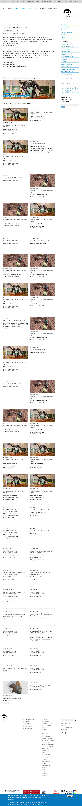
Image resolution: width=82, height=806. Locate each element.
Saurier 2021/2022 (66, 66)
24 (63, 92)
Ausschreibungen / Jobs (46, 1)
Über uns (55, 8)
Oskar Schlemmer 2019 (67, 56)
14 (73, 89)
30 (77, 92)
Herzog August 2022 (66, 74)
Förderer (37, 1)
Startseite (44, 719)
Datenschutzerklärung (42, 804)
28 (73, 92)
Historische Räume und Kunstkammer (48, 741)
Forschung (23, 1)
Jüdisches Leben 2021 (67, 64)
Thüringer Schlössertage (67, 32)
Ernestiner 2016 (65, 49)
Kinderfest (64, 30)
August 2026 (69, 78)
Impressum (70, 1)
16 (77, 89)
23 (77, 90)
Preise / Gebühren (66, 723)
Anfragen (55, 1)
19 (67, 90)
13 (70, 89)
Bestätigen (70, 796)
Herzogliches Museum (48, 744)
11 (65, 89)
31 (63, 94)
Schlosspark (45, 752)
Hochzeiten (64, 729)
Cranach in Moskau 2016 (67, 46)
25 (65, 92)
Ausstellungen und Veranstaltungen (23, 8)
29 (75, 92)
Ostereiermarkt (65, 27)
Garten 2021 (64, 61)
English (76, 1)
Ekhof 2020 (64, 59)
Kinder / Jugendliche (66, 727)
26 (67, 92)
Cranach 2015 (64, 44)
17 (63, 90)
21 (73, 90)
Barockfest (64, 37)
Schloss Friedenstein (47, 738)
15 (75, 89)
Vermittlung (43, 8)
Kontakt (64, 1)
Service (37, 8)
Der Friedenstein (7, 8)
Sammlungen (16, 1)
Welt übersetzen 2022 (67, 71)
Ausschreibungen (46, 765)
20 (70, 90)
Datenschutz (45, 775)
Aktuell (50, 8)
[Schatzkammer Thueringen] (31, 793)
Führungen (64, 725)
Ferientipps (64, 25)
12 (67, 89)
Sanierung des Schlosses (48, 754)
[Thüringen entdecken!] (70, 792)
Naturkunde (45, 748)
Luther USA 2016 (65, 51)
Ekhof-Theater (45, 750)
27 (70, 92)
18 (65, 90)
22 (75, 90)
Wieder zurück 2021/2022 (68, 69)
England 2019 (64, 54)
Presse (59, 1)
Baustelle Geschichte (47, 746)
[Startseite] (5, 1)
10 (63, 89)
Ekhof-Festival (64, 35)
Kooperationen (30, 1)
